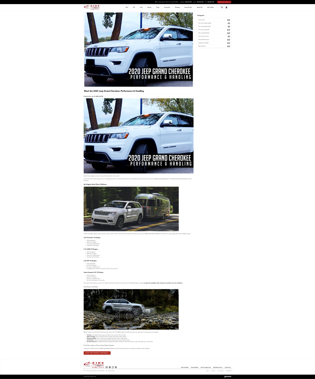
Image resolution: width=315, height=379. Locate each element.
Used (141, 7)
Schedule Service (217, 367)
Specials (149, 7)
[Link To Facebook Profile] (106, 367)
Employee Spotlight (213, 42)
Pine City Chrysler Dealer (213, 23)
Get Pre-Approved (206, 367)
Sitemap (213, 370)
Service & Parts (188, 7)
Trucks (157, 7)
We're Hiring (210, 7)
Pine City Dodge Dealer (213, 26)
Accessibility (228, 370)
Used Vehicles (194, 367)
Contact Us (228, 367)
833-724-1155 (188, 2)
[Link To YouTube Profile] (113, 367)
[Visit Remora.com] (227, 377)
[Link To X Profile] (109, 367)
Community (213, 19)
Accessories (167, 7)
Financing (177, 7)
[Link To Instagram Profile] (116, 367)
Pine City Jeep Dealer (213, 29)
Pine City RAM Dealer (213, 33)
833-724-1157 (211, 2)
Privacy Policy (220, 370)
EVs (134, 7)
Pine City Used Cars (213, 36)
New (127, 7)
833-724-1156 (200, 2)
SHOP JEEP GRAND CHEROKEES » (97, 353)
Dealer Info (199, 7)
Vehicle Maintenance (213, 39)
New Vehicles (213, 46)
